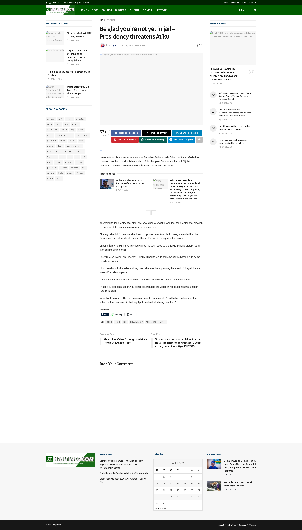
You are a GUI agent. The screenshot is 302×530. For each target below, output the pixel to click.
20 (192, 490)
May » (163, 508)
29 (157, 503)
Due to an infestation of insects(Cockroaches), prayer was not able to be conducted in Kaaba (236, 112)
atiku (109, 322)
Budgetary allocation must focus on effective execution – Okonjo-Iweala (131, 183)
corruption (52, 130)
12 (185, 483)
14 (199, 483)
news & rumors (74, 146)
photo (58, 162)
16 (164, 490)
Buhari (75, 124)
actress (50, 119)
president (52, 168)
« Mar (156, 508)
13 (192, 483)
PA (84, 157)
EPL (71, 135)
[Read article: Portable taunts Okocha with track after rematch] (214, 486)
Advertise (234, 3)
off (70, 157)
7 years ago (74, 64)
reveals (74, 168)
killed (63, 141)
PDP (49, 162)
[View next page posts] (153, 212)
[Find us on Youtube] (54, 2)
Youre (163, 322)
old (77, 157)
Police (79, 162)
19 (185, 490)
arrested (80, 119)
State (60, 173)
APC (60, 119)
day (72, 130)
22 (157, 497)
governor (51, 141)
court (64, 130)
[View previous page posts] (148, 212)
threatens (151, 322)
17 (171, 490)
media (50, 146)
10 (171, 483)
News (95, 10)
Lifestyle (161, 10)
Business (120, 10)
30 (164, 503)
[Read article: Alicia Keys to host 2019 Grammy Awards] (55, 38)
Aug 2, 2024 (176, 202)
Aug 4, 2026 (122, 190)
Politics (107, 10)
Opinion (147, 10)
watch (50, 178)
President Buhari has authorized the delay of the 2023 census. (235, 128)
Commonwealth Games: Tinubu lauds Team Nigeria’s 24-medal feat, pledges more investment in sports (121, 464)
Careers (244, 3)
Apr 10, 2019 (127, 45)
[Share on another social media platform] (199, 140)
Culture (134, 10)
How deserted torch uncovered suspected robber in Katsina (233, 141)
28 (199, 497)
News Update (53, 151)
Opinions (111, 20)
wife (59, 178)
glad (117, 322)
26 (185, 497)
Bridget (112, 45)
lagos (72, 141)
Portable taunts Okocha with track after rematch (124, 473)
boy (66, 124)
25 (178, 497)
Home (83, 10)
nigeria (67, 151)
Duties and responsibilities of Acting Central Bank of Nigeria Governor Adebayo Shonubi (235, 95)
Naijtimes (57, 525)
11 (178, 483)
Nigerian (79, 151)
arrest (69, 119)
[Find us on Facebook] (46, 2)
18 (178, 490)
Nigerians (52, 157)
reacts (64, 168)
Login (244, 10)
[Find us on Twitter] (50, 2)
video (70, 173)
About (226, 3)
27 (192, 497)
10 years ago (55, 79)
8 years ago (74, 40)
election (61, 135)
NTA (63, 157)
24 (171, 497)
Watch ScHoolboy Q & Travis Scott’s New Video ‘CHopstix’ (78, 90)
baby (58, 124)
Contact (252, 3)
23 (164, 497)
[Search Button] (255, 10)
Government (83, 135)
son (84, 168)
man (81, 141)
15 (157, 490)
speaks (50, 173)
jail (125, 322)
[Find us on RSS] (59, 2)
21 (199, 490)
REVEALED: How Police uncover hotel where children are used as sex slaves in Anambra (224, 74)
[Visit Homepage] (60, 10)
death (50, 135)
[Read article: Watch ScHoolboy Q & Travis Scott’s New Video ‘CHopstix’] (55, 92)
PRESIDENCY (136, 322)
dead (80, 130)
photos (68, 162)
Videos (80, 173)
